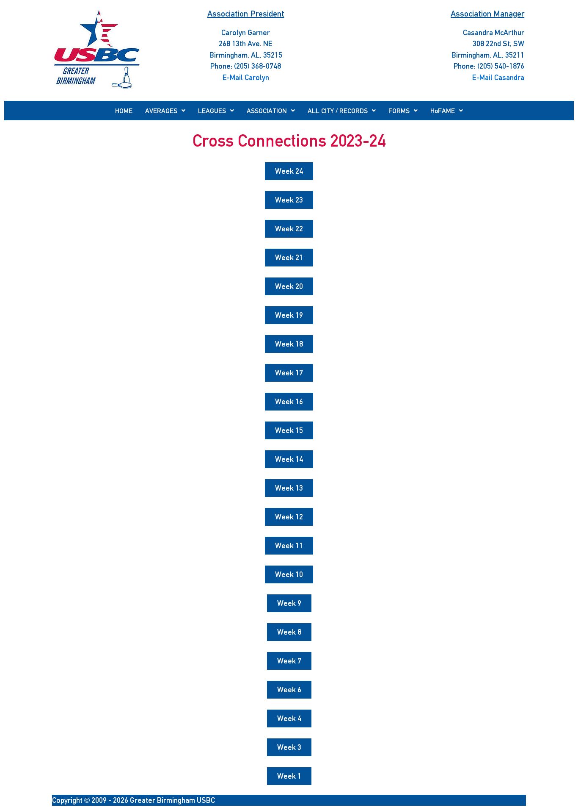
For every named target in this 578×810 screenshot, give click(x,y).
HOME (123, 110)
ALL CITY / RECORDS (338, 110)
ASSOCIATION (267, 110)
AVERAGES (161, 110)
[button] (165, 110)
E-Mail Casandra (498, 77)
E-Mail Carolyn (246, 77)
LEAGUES (212, 110)
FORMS (399, 110)
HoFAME (442, 110)
